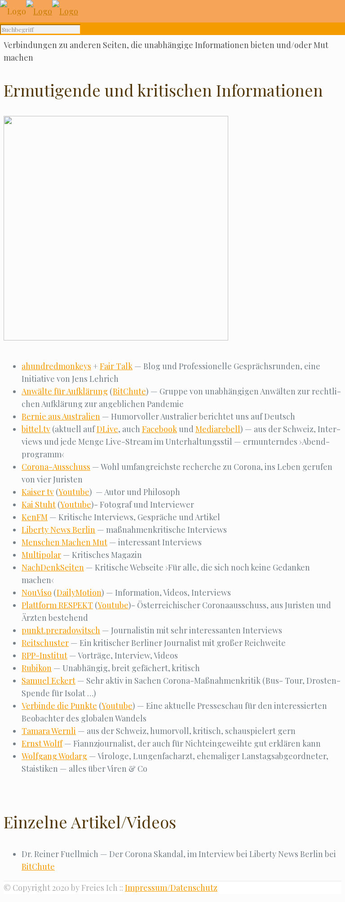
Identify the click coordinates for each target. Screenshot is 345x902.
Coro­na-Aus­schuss (56, 466)
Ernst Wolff (42, 743)
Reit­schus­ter (45, 642)
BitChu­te (129, 391)
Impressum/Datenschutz (171, 887)
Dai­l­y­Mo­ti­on (79, 592)
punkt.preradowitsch (61, 630)
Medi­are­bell (217, 429)
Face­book (159, 429)
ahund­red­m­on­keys (56, 366)
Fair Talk (116, 366)
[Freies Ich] (39, 11)
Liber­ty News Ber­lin (58, 529)
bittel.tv (36, 429)
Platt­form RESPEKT (57, 605)
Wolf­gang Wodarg (54, 756)
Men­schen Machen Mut (64, 542)
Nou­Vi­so (37, 592)
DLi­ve (107, 429)
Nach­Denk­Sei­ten (53, 567)
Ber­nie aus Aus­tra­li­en (61, 416)
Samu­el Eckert (48, 680)
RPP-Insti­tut (44, 655)
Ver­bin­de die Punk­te (59, 705)
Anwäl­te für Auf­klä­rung (65, 391)
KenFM (35, 517)
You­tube (73, 491)
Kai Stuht (39, 504)
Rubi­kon (37, 668)
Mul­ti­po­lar (41, 554)
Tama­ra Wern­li (49, 730)
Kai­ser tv (38, 491)
